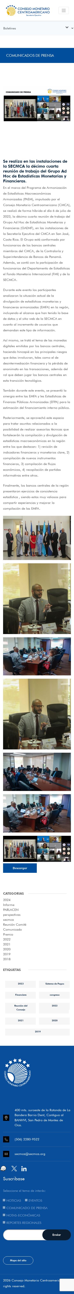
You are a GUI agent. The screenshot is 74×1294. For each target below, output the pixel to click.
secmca (8, 920)
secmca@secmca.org (30, 1154)
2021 (6, 944)
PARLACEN (10, 910)
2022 (6, 939)
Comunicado (12, 929)
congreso (55, 994)
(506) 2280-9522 (27, 1139)
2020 (6, 949)
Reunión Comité (14, 924)
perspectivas (12, 915)
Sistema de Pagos (54, 983)
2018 (6, 959)
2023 (21, 983)
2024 (6, 900)
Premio (8, 934)
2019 (6, 954)
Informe (8, 905)
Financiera (21, 994)
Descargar (20, 868)
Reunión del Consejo (20, 1007)
